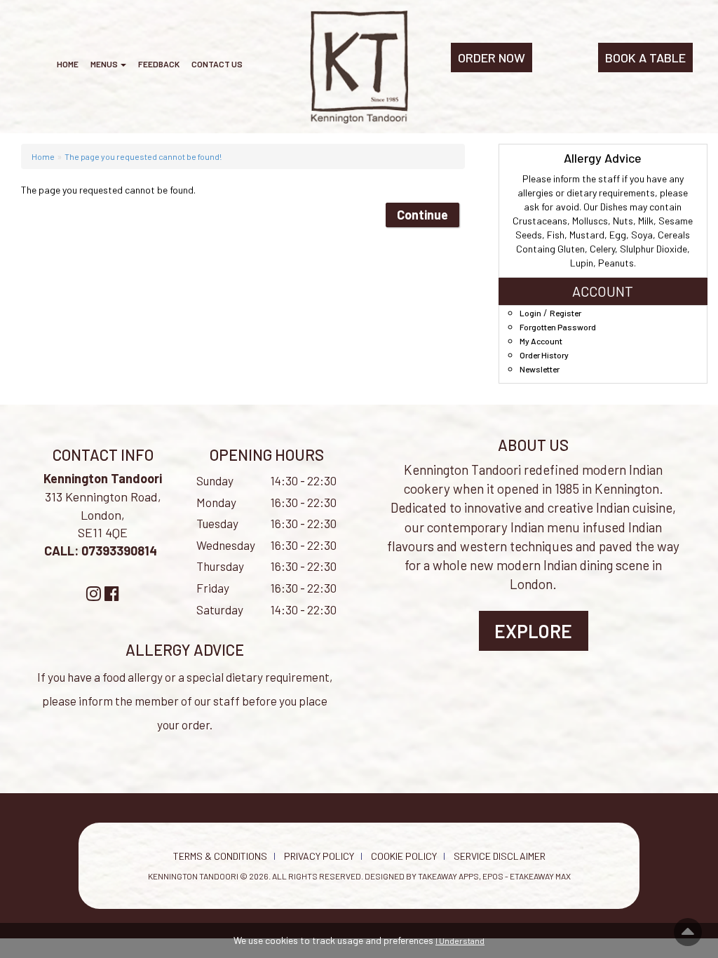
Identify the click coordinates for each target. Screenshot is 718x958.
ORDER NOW (491, 57)
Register (565, 313)
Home (68, 64)
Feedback (159, 64)
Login (530, 313)
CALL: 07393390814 (102, 550)
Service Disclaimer (500, 856)
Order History (544, 355)
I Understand (460, 940)
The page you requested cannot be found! (143, 156)
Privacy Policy (319, 856)
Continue (422, 214)
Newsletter (540, 369)
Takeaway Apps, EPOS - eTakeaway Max (494, 876)
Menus (104, 64)
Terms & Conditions (220, 856)
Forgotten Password (558, 327)
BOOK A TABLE (645, 57)
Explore (533, 631)
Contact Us (217, 64)
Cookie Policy (404, 856)
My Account (541, 341)
